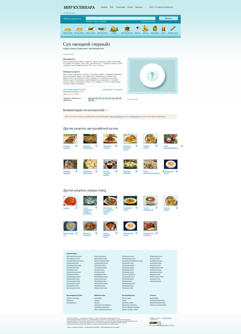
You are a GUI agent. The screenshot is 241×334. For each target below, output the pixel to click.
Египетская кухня (100, 279)
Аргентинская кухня (74, 272)
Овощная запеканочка (87, 147)
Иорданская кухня (100, 283)
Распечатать (119, 89)
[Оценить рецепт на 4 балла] (70, 94)
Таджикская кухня (156, 261)
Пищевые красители (101, 307)
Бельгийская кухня (73, 283)
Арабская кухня (72, 270)
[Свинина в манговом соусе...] (130, 143)
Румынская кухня (156, 256)
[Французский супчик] (170, 168)
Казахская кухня (128, 263)
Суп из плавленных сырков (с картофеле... (88, 210)
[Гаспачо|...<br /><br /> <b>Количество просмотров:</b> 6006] (76, 208)
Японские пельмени (127, 172)
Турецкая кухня (155, 265)
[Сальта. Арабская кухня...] (110, 230)
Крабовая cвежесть (66, 172)
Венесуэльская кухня (101, 261)
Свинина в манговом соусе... (127, 148)
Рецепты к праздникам (158, 305)
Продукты (139, 7)
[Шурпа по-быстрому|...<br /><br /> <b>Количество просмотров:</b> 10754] (96, 233)
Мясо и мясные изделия (103, 309)
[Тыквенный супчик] (130, 205)
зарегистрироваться (165, 7)
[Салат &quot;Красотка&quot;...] (150, 168)
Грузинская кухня (100, 267)
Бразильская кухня (73, 288)
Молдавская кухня (128, 283)
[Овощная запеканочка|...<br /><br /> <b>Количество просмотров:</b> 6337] (96, 146)
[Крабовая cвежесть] (70, 168)
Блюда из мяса (90, 33)
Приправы (98, 298)
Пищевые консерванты (102, 305)
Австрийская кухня (73, 258)
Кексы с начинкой (100, 21)
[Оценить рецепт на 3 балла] (68, 94)
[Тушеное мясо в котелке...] (150, 230)
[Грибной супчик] (150, 143)
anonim (76, 89)
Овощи (96, 300)
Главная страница (69, 48)
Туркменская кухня (156, 267)
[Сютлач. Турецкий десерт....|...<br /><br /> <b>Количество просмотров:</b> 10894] (116, 171)
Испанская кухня (128, 256)
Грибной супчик (146, 147)
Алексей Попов (167, 318)
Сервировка (154, 298)
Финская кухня (155, 274)
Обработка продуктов (157, 302)
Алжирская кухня (73, 263)
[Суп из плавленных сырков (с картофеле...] (90, 205)
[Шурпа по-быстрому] (90, 230)
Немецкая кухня (128, 286)
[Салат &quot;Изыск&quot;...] (170, 143)
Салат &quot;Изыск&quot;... (171, 147)
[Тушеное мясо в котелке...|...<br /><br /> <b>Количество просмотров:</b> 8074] (156, 233)
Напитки (137, 33)
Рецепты (104, 7)
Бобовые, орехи (128, 302)
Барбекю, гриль (173, 33)
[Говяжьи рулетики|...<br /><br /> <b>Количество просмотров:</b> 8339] (76, 146)
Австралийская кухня (96, 48)
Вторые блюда (79, 33)
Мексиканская (127, 281)
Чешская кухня (155, 279)
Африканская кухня (73, 276)
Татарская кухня (155, 263)
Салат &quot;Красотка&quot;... (152, 172)
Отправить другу (107, 89)
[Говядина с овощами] (110, 143)
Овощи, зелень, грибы (130, 309)
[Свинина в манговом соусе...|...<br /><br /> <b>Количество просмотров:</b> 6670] (136, 146)
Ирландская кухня (100, 288)
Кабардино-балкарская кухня (132, 261)
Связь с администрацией (75, 327)
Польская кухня (127, 288)
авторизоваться (135, 116)
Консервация (155, 33)
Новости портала (73, 298)
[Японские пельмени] (130, 168)
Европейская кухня (101, 276)
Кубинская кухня (128, 272)
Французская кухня (156, 276)
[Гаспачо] (70, 205)
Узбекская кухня (155, 270)
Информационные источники (110, 327)
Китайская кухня (128, 267)
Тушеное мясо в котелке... (148, 234)
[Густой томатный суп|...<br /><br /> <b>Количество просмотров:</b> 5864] (156, 208)
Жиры (124, 300)
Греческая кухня (100, 265)
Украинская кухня (156, 272)
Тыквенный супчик (127, 209)
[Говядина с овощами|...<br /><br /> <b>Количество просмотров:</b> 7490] (116, 146)
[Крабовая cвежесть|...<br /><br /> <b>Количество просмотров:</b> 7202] (76, 172)
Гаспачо (66, 208)
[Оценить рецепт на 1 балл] (64, 94)
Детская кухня (99, 272)
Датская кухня (99, 270)
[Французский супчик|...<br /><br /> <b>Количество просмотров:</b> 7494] (177, 172)
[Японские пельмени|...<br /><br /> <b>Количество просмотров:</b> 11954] (136, 171)
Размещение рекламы (92, 327)
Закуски (145, 33)
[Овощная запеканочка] (90, 143)
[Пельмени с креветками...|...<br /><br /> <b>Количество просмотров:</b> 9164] (96, 171)
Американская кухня (74, 265)
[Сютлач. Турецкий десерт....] (110, 168)
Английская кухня (73, 267)
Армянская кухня (73, 274)
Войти (151, 7)
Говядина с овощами (107, 147)
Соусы (163, 33)
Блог (112, 7)
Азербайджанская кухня (75, 261)
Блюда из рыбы (102, 33)
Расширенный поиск (148, 21)
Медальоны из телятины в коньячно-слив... (108, 210)
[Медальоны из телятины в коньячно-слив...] (110, 205)
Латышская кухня (128, 276)
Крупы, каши (126, 298)
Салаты (114, 33)
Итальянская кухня (129, 258)
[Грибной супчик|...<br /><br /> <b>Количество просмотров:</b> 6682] (156, 146)
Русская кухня (155, 258)
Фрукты (97, 302)
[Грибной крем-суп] (70, 230)
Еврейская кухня (100, 274)
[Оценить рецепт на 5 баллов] (72, 94)
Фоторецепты (72, 302)
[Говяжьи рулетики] (70, 143)
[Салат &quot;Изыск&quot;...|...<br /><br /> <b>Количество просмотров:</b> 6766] (182, 146)
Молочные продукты (129, 305)
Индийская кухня (100, 281)
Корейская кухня (128, 270)
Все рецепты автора (71, 91)
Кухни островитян (128, 274)
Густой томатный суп (148, 209)
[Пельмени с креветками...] (90, 168)
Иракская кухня (99, 286)
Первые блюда (67, 33)
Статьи (130, 7)
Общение (70, 300)
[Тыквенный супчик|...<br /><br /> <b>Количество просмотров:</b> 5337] (136, 208)
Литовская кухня (128, 279)
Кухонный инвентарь (157, 300)
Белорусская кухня (73, 281)
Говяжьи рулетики (66, 147)
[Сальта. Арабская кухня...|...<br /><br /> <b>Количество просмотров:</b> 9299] (116, 233)
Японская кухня (155, 281)
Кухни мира (120, 7)
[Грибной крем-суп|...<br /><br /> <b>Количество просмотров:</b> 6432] (76, 234)
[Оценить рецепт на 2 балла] (66, 94)
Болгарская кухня (73, 286)
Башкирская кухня (73, 279)
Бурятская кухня (100, 256)
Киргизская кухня (128, 265)
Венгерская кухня (100, 258)
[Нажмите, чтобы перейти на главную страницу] (79, 8)
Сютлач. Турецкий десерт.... (106, 173)
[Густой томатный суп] (150, 205)
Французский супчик (168, 172)
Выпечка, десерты (127, 33)
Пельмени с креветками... (88, 172)
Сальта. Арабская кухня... (106, 235)
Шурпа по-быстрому (87, 234)
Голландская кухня (101, 263)
